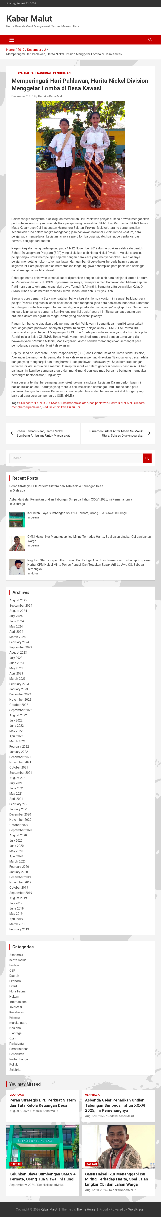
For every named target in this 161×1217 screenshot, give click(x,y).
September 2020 (20, 830)
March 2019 (17, 924)
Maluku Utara (136, 403)
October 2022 (18, 705)
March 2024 (17, 637)
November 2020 (20, 820)
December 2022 (20, 694)
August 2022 (18, 715)
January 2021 (18, 809)
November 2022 (20, 699)
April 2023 (16, 673)
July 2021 (15, 783)
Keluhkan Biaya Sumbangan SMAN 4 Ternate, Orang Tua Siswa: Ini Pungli (42, 1177)
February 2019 (19, 929)
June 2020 (16, 846)
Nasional (44, 73)
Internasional (18, 1002)
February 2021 (19, 804)
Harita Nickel (117, 403)
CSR (12, 970)
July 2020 (15, 840)
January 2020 (18, 872)
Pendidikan (62, 73)
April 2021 (16, 799)
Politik (13, 1064)
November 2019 (20, 882)
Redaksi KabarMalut (51, 96)
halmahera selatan (75, 403)
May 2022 (16, 731)
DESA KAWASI (52, 403)
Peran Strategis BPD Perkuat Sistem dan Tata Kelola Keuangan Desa (42, 1103)
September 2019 (20, 893)
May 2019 (16, 914)
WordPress (136, 1209)
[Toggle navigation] (11, 39)
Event (13, 986)
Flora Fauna (17, 991)
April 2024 (16, 632)
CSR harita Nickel (30, 403)
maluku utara (18, 1023)
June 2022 (16, 726)
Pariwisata (16, 1044)
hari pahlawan (99, 403)
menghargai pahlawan (26, 407)
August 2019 (18, 898)
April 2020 (16, 856)
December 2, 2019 (24, 96)
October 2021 (18, 767)
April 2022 (16, 736)
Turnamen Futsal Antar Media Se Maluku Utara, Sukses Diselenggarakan (116, 433)
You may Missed (25, 1084)
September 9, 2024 (22, 1185)
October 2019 (18, 887)
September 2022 (20, 710)
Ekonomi (15, 981)
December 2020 (20, 814)
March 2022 (17, 741)
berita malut (17, 960)
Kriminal (14, 1017)
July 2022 (15, 720)
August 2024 (18, 611)
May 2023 (16, 668)
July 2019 (15, 903)
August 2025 (18, 600)
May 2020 (16, 851)
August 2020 (18, 835)
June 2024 (16, 621)
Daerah (30, 73)
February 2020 (19, 867)
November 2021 (20, 762)
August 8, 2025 (19, 1111)
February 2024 (19, 642)
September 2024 (20, 605)
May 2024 (16, 626)
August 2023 (18, 652)
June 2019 (16, 908)
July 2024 (15, 616)
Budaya (17, 73)
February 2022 (19, 746)
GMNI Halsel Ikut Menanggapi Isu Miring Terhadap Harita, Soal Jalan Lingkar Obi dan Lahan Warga (116, 1179)
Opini (12, 1038)
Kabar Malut (29, 19)
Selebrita (15, 1070)
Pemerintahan (19, 1049)
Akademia (16, 955)
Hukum (14, 996)
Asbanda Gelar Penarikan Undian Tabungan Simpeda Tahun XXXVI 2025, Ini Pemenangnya (115, 1105)
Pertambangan (19, 1059)
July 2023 (15, 658)
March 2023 (17, 679)
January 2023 (18, 689)
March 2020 (17, 861)
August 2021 (18, 778)
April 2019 (16, 919)
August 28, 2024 (96, 1190)
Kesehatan (16, 1012)
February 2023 (19, 684)
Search (147, 458)
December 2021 (20, 757)
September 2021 (20, 773)
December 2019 (20, 877)
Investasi (15, 1007)
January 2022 (18, 752)
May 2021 (16, 793)
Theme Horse (86, 1209)
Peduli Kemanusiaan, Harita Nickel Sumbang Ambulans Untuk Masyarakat (43, 433)
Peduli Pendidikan (54, 407)
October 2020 (18, 825)
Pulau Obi (73, 407)
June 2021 (16, 788)
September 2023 (20, 647)
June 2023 (16, 663)
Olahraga (15, 1033)
